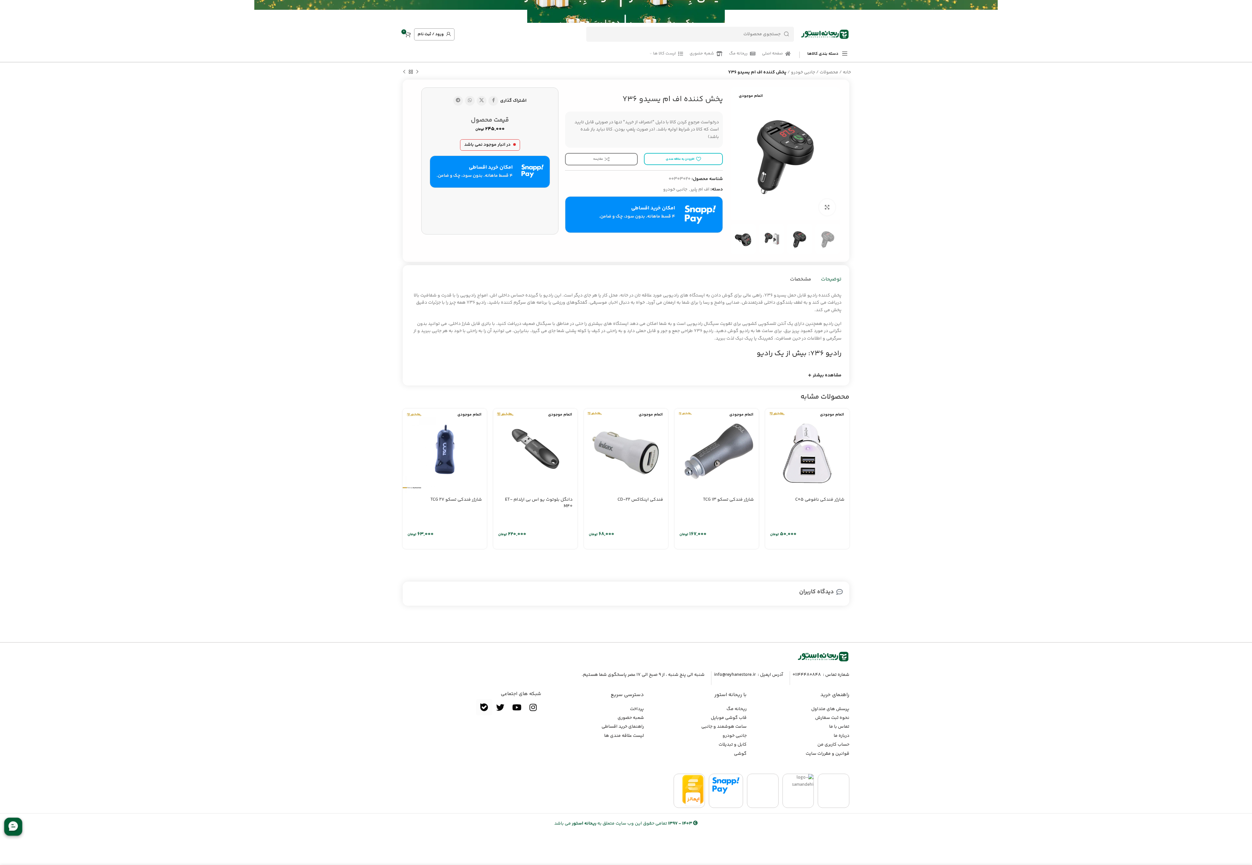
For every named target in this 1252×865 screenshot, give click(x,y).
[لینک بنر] (636, 11)
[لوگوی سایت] (824, 34)
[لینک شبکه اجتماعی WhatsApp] (470, 101)
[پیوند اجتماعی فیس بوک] (493, 101)
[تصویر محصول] (807, 451)
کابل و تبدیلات (733, 744)
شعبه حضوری (631, 717)
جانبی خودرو (803, 72)
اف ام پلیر (700, 189)
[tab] (831, 279)
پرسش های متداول (830, 709)
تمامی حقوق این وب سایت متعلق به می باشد (623, 823)
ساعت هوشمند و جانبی (724, 726)
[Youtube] (517, 707)
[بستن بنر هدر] (8, 11)
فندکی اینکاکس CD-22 (640, 499)
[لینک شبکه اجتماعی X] (481, 101)
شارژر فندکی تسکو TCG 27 (456, 499)
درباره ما (841, 735)
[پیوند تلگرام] (458, 101)
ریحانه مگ (736, 709)
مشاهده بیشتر (827, 375)
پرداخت (637, 709)
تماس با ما (839, 726)
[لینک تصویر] (823, 656)
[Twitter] (500, 707)
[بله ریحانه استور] (484, 707)
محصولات (829, 72)
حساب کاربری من (833, 744)
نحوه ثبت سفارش (832, 717)
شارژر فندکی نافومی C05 (819, 499)
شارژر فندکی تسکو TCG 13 (728, 499)
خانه (847, 72)
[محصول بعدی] (404, 72)
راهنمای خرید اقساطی (623, 726)
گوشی (740, 753)
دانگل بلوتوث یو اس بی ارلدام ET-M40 (539, 503)
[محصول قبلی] (417, 72)
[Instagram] (533, 707)
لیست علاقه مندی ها (624, 735)
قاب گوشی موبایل (729, 717)
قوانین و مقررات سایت (827, 753)
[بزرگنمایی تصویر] (827, 207)
